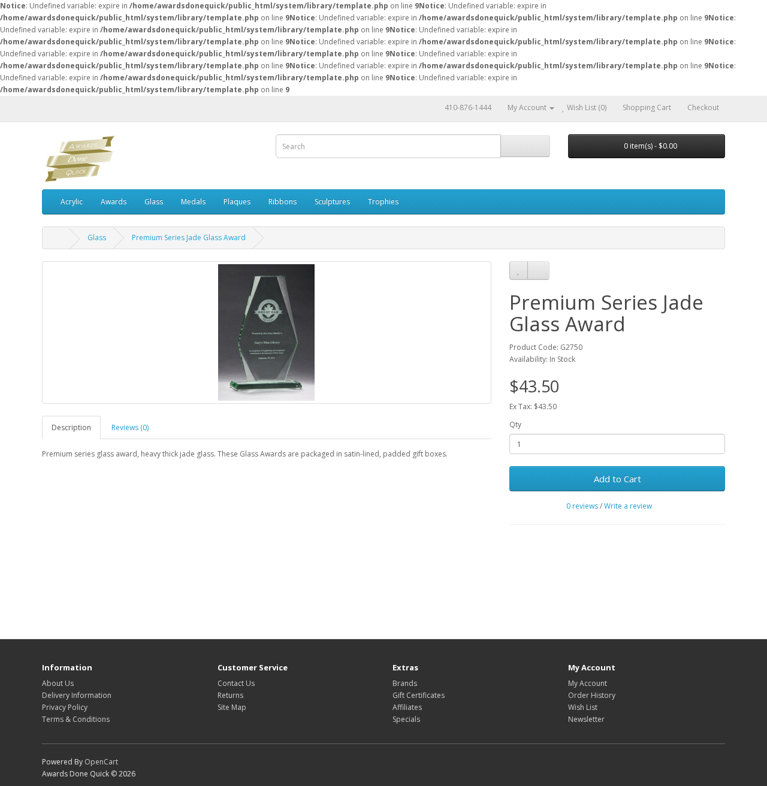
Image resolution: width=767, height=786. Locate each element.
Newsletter (586, 719)
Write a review (628, 506)
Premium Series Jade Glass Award (189, 237)
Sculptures (332, 201)
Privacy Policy (64, 707)
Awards (113, 201)
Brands (404, 683)
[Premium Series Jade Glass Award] (266, 332)
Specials (406, 719)
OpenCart (101, 762)
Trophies (383, 201)
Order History (591, 695)
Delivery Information (76, 695)
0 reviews (582, 506)
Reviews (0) (130, 427)
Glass (153, 201)
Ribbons (282, 201)
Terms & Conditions (76, 719)
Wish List (582, 707)
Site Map (232, 707)
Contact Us (236, 683)
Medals (193, 201)
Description (71, 427)
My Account (587, 683)
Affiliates (407, 707)
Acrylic (72, 201)
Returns (230, 695)
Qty (515, 424)
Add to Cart (617, 479)
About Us (58, 683)
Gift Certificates (418, 695)
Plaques (237, 201)
